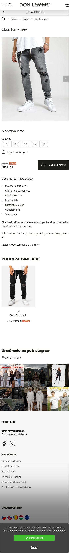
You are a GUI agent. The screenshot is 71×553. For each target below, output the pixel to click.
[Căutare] (10, 5)
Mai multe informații (55, 530)
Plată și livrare (9, 471)
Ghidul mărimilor (10, 466)
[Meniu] (4, 5)
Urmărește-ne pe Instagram (26, 351)
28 (18, 311)
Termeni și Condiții (11, 476)
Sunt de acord (36, 537)
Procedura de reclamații (14, 481)
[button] (3, 12)
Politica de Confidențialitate (16, 487)
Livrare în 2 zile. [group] (35, 12)
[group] (35, 79)
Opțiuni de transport (17, 151)
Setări (34, 547)
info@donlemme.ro (13, 430)
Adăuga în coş (57, 165)
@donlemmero (11, 357)
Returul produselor (11, 460)
